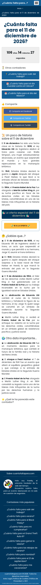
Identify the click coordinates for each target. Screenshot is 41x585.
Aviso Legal (7, 578)
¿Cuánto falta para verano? (20, 516)
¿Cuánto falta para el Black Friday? (20, 521)
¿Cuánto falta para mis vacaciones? (20, 566)
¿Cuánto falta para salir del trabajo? (20, 511)
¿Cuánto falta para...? (15, 3)
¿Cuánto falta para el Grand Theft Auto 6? (20, 535)
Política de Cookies (20, 578)
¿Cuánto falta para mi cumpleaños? (20, 528)
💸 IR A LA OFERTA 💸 (20, 225)
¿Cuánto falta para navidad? (20, 554)
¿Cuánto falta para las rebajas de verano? (20, 549)
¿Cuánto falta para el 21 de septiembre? (20, 560)
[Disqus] (20, 434)
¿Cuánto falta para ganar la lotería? (20, 542)
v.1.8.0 (25, 581)
